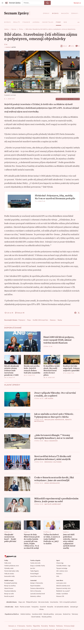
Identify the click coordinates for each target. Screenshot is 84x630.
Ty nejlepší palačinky (10, 583)
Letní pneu (58, 614)
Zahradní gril (74, 607)
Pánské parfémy (47, 617)
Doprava (53, 320)
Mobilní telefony (25, 614)
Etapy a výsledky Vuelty (37, 566)
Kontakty (44, 626)
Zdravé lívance (8, 588)
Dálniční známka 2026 (63, 586)
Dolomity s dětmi (35, 596)
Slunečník (43, 607)
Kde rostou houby (43, 602)
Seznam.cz (77, 3)
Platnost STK (60, 596)
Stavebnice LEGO (37, 614)
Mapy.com (21, 602)
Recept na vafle (9, 594)
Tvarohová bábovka (10, 591)
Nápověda (36, 626)
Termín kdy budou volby (11, 571)
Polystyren (21, 320)
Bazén (17, 607)
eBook (65, 46)
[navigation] (2, 2)
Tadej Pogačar (34, 571)
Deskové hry (66, 614)
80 (79, 46)
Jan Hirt (32, 568)
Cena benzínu (54, 602)
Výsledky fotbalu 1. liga (63, 566)
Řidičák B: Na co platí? (63, 591)
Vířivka (41, 609)
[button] (42, 72)
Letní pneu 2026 (61, 583)
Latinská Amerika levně (37, 594)
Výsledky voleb (8, 568)
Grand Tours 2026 (35, 576)
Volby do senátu (9, 574)
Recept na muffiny (10, 586)
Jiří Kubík (49, 398)
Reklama (59, 626)
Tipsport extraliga (61, 568)
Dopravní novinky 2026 (63, 588)
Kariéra (29, 626)
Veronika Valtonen (53, 462)
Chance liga (59, 563)
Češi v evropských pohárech (68, 602)
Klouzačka (50, 607)
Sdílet (72, 46)
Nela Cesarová (51, 441)
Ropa (29, 320)
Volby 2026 (7, 563)
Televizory (75, 614)
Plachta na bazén (25, 607)
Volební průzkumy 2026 (11, 566)
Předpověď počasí (31, 602)
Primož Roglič (34, 574)
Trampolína (35, 607)
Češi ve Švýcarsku (35, 591)
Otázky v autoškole (62, 594)
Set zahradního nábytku (61, 607)
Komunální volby (9, 576)
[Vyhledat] (47, 3)
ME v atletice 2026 (62, 571)
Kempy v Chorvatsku (36, 583)
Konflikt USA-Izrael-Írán (40, 320)
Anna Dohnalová (52, 483)
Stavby (60, 320)
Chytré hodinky (35, 617)
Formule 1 (59, 574)
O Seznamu (21, 626)
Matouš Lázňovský (53, 504)
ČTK (5, 44)
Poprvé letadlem (35, 586)
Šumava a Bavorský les (37, 588)
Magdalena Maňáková (54, 419)
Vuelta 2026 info (35, 563)
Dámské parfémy (48, 614)
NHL (57, 576)
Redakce (52, 626)
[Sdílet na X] (79, 313)
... (78, 21)
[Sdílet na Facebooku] (75, 313)
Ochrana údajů (69, 626)
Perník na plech (9, 596)
